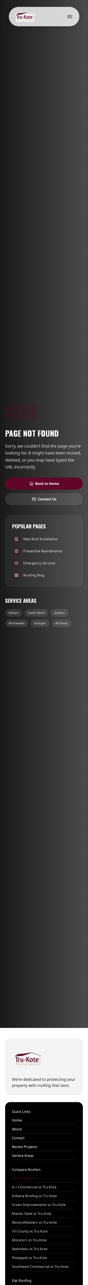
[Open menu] (69, 16)
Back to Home (47, 483)
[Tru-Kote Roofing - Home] (24, 16)
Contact (18, 1137)
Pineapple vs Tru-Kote (29, 1257)
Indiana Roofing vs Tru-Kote (34, 1195)
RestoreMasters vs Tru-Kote (34, 1222)
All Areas (61, 623)
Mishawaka (17, 623)
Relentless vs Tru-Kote (29, 1248)
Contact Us (47, 499)
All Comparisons (25, 1178)
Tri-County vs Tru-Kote (30, 1231)
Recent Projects (24, 1146)
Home (17, 1120)
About (17, 1129)
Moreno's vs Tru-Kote (29, 1240)
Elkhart (14, 613)
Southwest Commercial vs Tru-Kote (40, 1266)
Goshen (59, 613)
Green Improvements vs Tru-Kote (39, 1204)
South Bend (36, 613)
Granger (40, 623)
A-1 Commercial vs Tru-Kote (34, 1187)
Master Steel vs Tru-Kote (31, 1213)
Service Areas (23, 1155)
